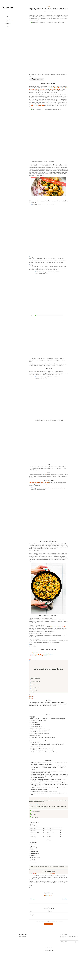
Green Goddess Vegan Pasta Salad (37, 652)
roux (45, 474)
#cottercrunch (53, 873)
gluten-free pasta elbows (55, 626)
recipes (48, 6)
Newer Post (64, 899)
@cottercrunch (34, 873)
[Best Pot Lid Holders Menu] (12, 20)
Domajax (51, 950)
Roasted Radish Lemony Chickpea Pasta (38, 655)
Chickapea (65, 626)
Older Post (32, 899)
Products (7, 23)
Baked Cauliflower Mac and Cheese (57, 87)
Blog (7, 16)
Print (30, 659)
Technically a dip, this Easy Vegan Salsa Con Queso (40, 482)
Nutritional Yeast (34, 804)
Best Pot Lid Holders (7, 20)
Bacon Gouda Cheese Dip (54, 89)
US (32, 716)
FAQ (7, 26)
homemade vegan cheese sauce (37, 105)
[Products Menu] (10, 24)
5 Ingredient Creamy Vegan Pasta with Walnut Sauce (41, 654)
